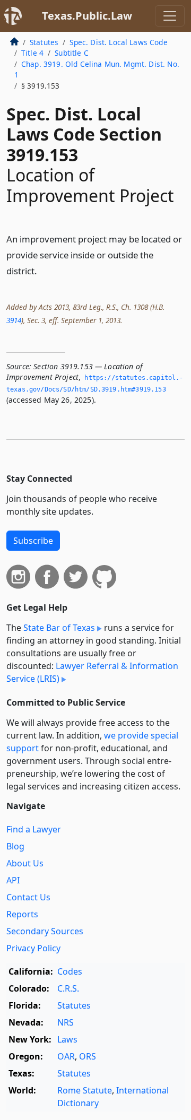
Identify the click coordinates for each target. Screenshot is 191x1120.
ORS (87, 1056)
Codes (69, 971)
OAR (66, 1056)
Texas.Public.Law (87, 15)
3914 (13, 320)
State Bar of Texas (59, 627)
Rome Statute (84, 1090)
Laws (67, 1039)
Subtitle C (72, 53)
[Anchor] (43, 270)
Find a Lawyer (33, 829)
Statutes (44, 42)
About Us (25, 863)
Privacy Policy (33, 948)
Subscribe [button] (33, 540)
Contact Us (28, 897)
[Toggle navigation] (170, 16)
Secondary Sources (44, 931)
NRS (65, 1022)
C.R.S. (68, 988)
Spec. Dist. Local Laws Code (118, 42)
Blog (15, 846)
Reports (22, 914)
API (13, 880)
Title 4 (32, 53)
